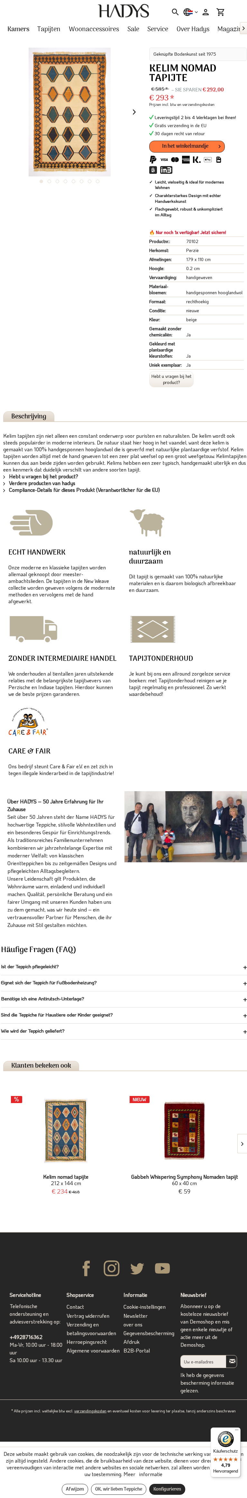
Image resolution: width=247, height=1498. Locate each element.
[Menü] (237, 1431)
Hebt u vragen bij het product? (171, 379)
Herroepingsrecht (87, 1341)
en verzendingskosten (196, 104)
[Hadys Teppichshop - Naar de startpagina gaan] (123, 11)
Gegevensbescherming (149, 1333)
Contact (75, 1306)
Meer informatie (143, 1474)
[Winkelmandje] (220, 12)
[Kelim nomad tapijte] (65, 1131)
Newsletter (136, 1315)
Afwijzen (75, 1489)
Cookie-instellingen (145, 1306)
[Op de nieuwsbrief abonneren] (231, 1361)
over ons (133, 1324)
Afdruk (132, 1341)
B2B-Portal (137, 1350)
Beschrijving (28, 417)
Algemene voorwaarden (93, 1350)
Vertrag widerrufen (88, 1315)
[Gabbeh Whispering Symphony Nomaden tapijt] (184, 1131)
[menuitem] (173, 12)
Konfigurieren (167, 1489)
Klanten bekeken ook (41, 1066)
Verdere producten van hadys (41, 483)
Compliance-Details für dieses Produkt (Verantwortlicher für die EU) (84, 489)
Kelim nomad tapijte (65, 1180)
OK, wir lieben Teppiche (118, 1489)
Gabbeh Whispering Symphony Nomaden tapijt (184, 1180)
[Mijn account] (204, 12)
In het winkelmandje (185, 146)
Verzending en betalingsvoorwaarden (91, 1328)
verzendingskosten (90, 1410)
